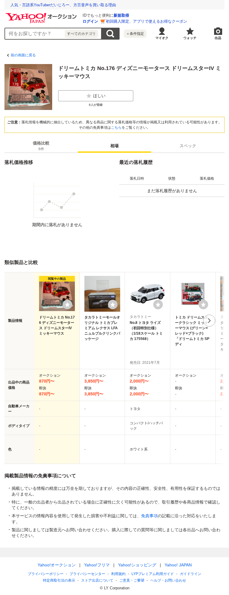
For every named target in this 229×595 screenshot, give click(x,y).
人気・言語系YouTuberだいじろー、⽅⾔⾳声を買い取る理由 (63, 5)
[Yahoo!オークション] (42, 15)
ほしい (99, 95)
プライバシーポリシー (46, 574)
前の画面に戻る (23, 55)
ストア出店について (97, 580)
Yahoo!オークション (57, 565)
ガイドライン (190, 574)
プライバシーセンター (87, 574)
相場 (114, 145)
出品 (218, 38)
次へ (209, 321)
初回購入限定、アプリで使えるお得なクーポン (146, 21)
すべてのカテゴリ (81, 34)
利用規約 (118, 574)
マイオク (161, 38)
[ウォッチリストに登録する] (67, 304)
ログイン (90, 21)
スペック (188, 145)
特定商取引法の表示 (59, 580)
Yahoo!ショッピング (137, 565)
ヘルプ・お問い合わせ (168, 580)
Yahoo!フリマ (97, 565)
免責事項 (149, 515)
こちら (116, 127)
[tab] (41, 146)
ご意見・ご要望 (131, 580)
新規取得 (121, 15)
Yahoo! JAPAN (178, 565)
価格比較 (41, 146)
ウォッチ (189, 38)
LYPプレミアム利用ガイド (152, 574)
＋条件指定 (135, 34)
